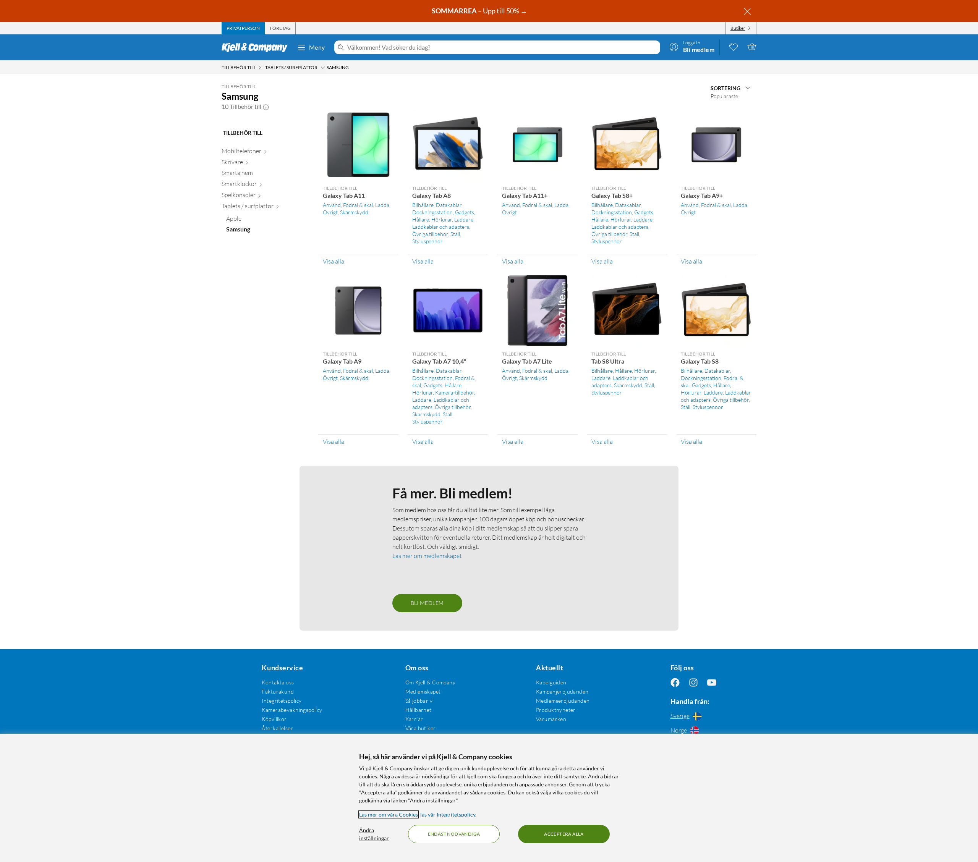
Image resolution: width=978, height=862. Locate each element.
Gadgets (464, 212)
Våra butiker (420, 728)
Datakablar (448, 205)
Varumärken (551, 719)
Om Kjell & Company (430, 682)
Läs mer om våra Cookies (388, 814)
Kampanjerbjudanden (562, 691)
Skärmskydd (354, 212)
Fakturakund (278, 691)
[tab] (243, 28)
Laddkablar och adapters (440, 226)
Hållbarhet (418, 710)
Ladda (382, 205)
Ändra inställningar (374, 834)
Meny (317, 47)
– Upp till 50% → (480, 10)
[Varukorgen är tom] (752, 46)
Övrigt (330, 212)
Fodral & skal (358, 205)
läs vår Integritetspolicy (447, 814)
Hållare (420, 219)
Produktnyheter (556, 710)
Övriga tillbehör (430, 234)
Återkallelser (277, 728)
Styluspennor (427, 241)
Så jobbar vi (419, 700)
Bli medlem (427, 603)
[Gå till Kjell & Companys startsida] (257, 47)
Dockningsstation (432, 212)
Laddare (463, 219)
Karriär (414, 719)
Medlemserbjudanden (563, 700)
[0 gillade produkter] (733, 46)
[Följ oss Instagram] (693, 682)
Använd (332, 205)
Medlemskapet (423, 691)
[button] (265, 106)
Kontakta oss (278, 682)
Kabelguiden (551, 682)
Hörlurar (441, 219)
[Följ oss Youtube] (711, 682)
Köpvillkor (274, 719)
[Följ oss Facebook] (675, 682)
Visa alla (333, 261)
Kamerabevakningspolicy (292, 710)
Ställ (455, 234)
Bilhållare (423, 205)
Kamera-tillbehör (454, 392)
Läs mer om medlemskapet (427, 556)
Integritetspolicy (281, 700)
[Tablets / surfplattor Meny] (323, 67)
